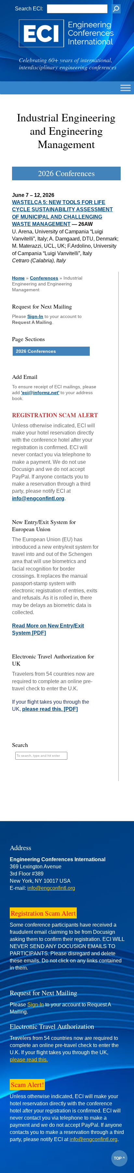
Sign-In (35, 316)
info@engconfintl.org (38, 498)
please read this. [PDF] (50, 709)
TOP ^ (119, 1158)
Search (20, 745)
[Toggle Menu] (125, 88)
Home (18, 278)
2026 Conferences (36, 351)
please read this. (29, 1059)
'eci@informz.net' (40, 392)
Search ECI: (29, 8)
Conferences (44, 278)
